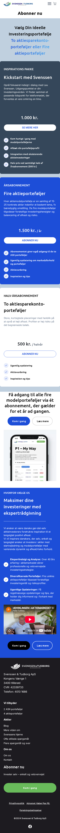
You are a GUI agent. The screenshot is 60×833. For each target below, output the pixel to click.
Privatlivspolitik (16, 803)
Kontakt (8, 759)
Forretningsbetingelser (31, 810)
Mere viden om (12, 730)
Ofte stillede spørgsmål (16, 738)
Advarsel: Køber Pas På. (38, 803)
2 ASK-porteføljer (13, 709)
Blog (6, 725)
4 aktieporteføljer (13, 713)
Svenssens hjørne (13, 734)
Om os (7, 755)
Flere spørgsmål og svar (17, 743)
